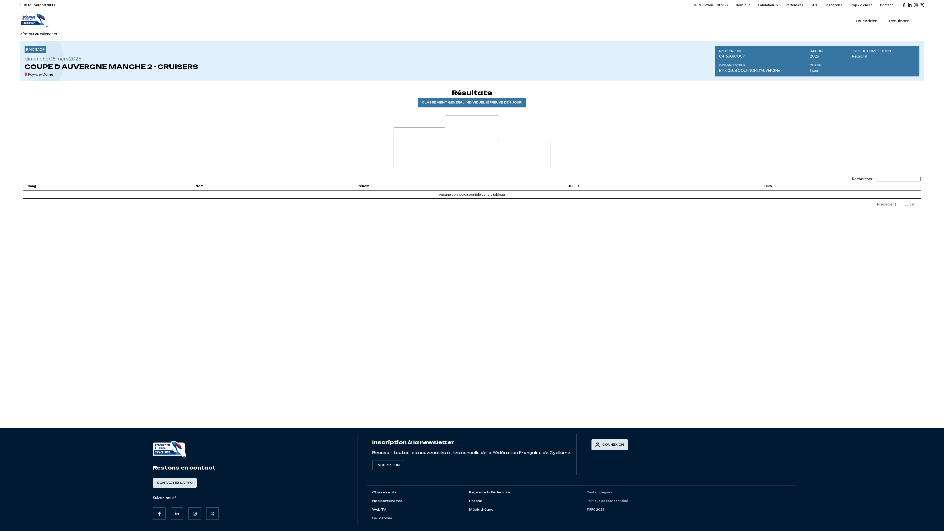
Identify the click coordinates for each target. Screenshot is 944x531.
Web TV (379, 509)
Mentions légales (599, 492)
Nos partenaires (387, 501)
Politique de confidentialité (607, 501)
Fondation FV (768, 5)
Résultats (899, 21)
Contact (886, 5)
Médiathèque (481, 509)
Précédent (886, 204)
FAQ (814, 5)
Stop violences (860, 5)
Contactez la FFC (175, 483)
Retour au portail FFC (40, 5)
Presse (475, 501)
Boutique (743, 5)
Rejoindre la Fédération (490, 492)
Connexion (613, 444)
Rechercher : (863, 178)
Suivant (910, 204)
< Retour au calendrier (38, 33)
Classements (384, 492)
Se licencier (833, 5)
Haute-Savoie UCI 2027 (710, 5)
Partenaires (794, 5)
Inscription (388, 465)
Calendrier (866, 21)
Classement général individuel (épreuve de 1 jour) (472, 102)
